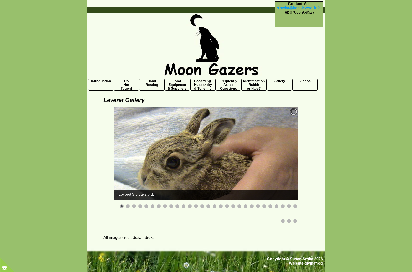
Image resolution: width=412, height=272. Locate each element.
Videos (305, 81)
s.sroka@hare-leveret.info (298, 8)
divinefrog (313, 263)
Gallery (279, 81)
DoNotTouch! (126, 84)
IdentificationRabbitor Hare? (254, 84)
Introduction (101, 81)
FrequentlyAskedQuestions (228, 84)
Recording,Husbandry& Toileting (203, 84)
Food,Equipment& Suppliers (177, 84)
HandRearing (152, 83)
